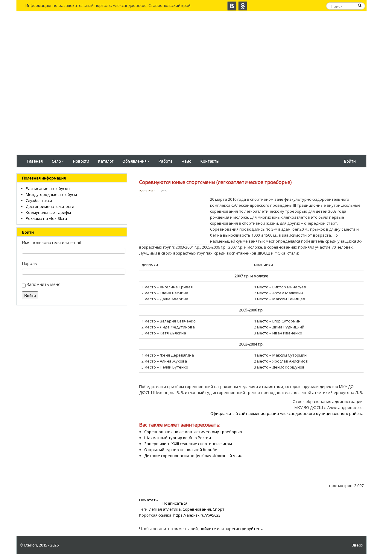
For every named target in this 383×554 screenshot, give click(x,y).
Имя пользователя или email (51, 242)
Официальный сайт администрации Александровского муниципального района (287, 413)
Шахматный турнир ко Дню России (177, 437)
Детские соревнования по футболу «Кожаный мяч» (193, 455)
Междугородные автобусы (51, 194)
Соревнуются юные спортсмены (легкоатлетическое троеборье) (215, 182)
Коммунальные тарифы (48, 212)
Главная (35, 161)
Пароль (29, 263)
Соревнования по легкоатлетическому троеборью (193, 431)
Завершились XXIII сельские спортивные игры (188, 443)
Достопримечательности (50, 206)
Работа (166, 161)
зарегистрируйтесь (243, 528)
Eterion (30, 545)
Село (56, 161)
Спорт (218, 509)
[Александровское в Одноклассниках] (242, 5)
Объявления (134, 161)
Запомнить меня (43, 284)
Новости (81, 161)
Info (163, 191)
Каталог (105, 161)
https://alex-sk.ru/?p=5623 (197, 515)
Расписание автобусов (48, 188)
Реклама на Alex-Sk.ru (46, 218)
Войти (350, 161)
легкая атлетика (165, 509)
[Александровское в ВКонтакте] (231, 5)
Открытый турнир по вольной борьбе (180, 449)
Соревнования (197, 509)
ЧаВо (187, 161)
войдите (208, 528)
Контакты (209, 161)
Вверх (357, 545)
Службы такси (39, 200)
